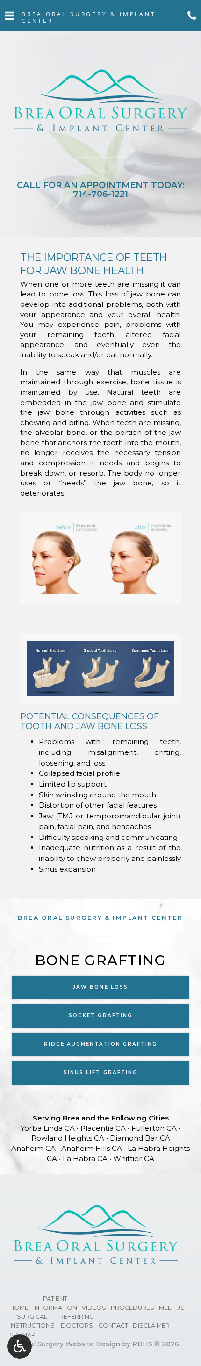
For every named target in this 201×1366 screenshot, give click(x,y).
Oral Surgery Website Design (71, 1344)
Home (19, 1307)
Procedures (132, 1307)
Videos (94, 1307)
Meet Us (172, 1307)
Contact (113, 1325)
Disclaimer (151, 1325)
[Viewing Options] (19, 1346)
